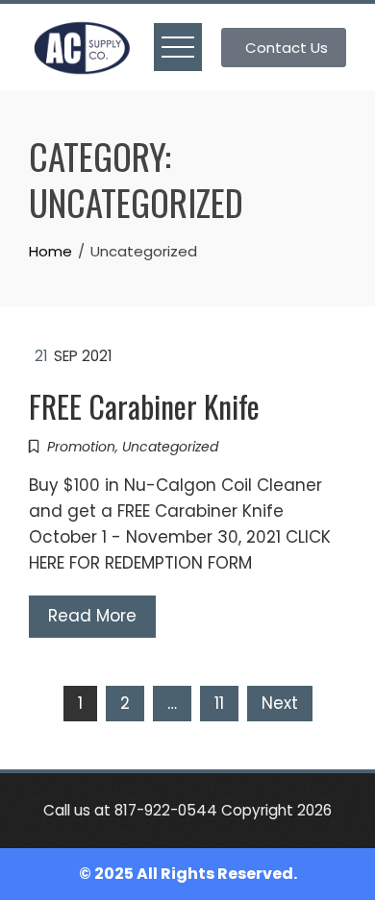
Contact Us (286, 47)
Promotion (81, 446)
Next (280, 703)
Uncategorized (170, 446)
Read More (92, 615)
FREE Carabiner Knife (144, 405)
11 (219, 703)
